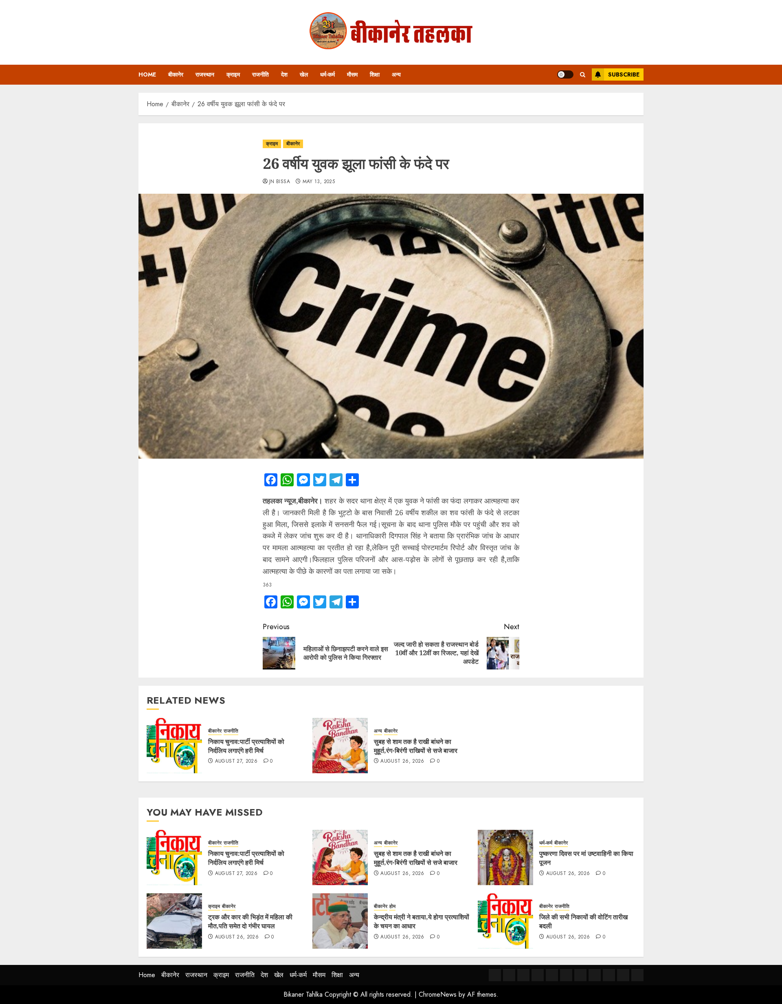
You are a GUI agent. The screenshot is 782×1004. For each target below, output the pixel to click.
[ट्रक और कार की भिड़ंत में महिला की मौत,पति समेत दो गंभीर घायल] (174, 921)
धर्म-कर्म (327, 74)
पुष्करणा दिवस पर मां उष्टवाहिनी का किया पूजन (586, 858)
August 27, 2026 (236, 761)
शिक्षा (375, 74)
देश (284, 74)
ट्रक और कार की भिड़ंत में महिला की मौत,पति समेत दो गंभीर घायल (250, 921)
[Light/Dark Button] (565, 74)
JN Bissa (279, 182)
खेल (304, 74)
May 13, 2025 (319, 182)
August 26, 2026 (402, 761)
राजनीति (260, 74)
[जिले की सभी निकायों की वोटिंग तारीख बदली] (505, 921)
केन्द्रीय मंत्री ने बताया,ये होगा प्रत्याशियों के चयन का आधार (421, 921)
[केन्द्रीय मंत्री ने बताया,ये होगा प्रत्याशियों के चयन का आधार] (340, 921)
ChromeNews (438, 994)
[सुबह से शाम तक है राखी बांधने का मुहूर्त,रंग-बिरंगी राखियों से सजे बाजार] (340, 745)
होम (392, 906)
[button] (583, 75)
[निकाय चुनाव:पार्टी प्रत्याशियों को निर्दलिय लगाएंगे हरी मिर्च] (174, 745)
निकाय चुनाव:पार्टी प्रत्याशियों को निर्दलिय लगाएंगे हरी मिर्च (246, 746)
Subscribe (623, 74)
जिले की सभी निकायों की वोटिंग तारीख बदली (583, 921)
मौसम (352, 74)
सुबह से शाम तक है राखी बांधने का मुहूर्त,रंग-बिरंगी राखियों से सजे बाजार (415, 746)
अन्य (396, 74)
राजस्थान (205, 74)
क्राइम (233, 74)
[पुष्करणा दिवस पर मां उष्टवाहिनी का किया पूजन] (505, 857)
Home (147, 74)
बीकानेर (175, 74)
